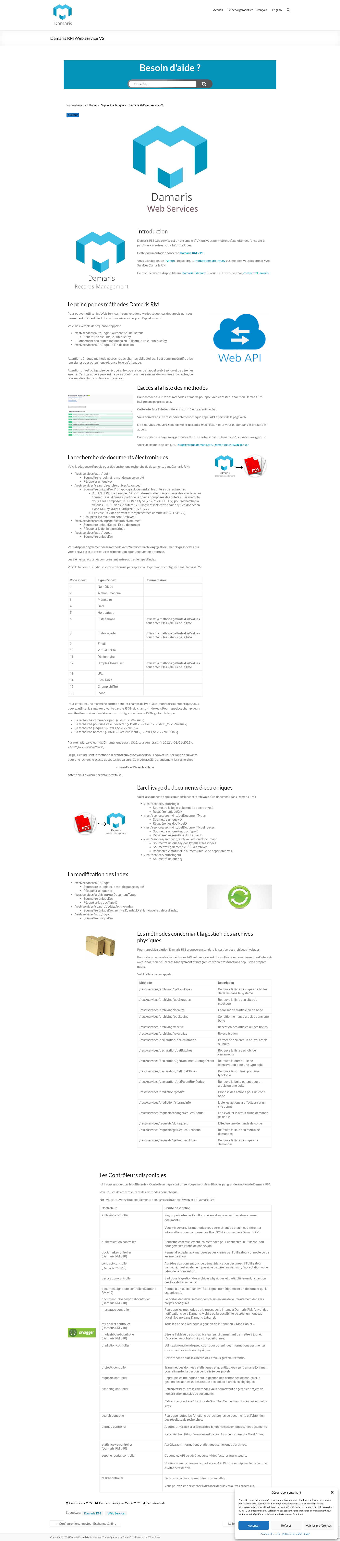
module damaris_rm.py (210, 260)
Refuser (286, 1525)
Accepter (254, 1525)
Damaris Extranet (194, 273)
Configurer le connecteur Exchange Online (85, 1523)
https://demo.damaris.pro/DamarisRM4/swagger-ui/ (213, 444)
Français (261, 10)
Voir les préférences (319, 1525)
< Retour (72, 114)
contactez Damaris (256, 273)
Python (170, 260)
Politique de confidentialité (296, 1534)
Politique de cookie (270, 1534)
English (277, 10)
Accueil (218, 10)
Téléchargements (239, 10)
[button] (332, 1492)
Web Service (116, 1513)
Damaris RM (92, 1513)
